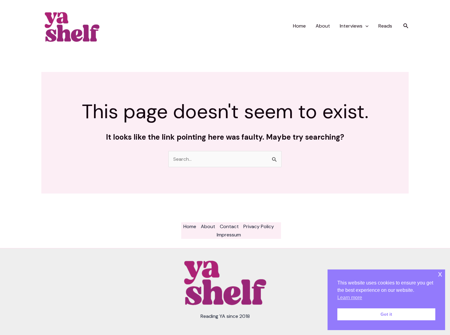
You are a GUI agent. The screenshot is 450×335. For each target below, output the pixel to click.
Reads (385, 26)
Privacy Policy (258, 226)
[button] (365, 26)
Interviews (351, 26)
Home (299, 26)
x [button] (440, 274)
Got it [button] (386, 314)
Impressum (229, 234)
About (323, 26)
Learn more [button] (349, 297)
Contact (229, 226)
